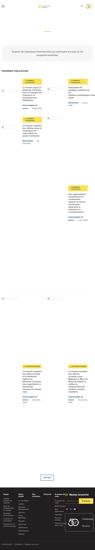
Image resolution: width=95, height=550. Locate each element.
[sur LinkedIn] (67, 509)
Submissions (23, 530)
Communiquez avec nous (61, 524)
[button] (3, 6)
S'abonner (86, 501)
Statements (23, 527)
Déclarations (73, 102)
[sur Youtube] (75, 509)
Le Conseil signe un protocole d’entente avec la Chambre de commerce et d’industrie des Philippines (32, 94)
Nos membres (36, 495)
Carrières (58, 514)
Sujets (6, 494)
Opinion (21, 512)
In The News (23, 500)
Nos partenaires (59, 510)
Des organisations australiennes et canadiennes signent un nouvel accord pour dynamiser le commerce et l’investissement (77, 203)
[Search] (82, 6)
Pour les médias (58, 518)
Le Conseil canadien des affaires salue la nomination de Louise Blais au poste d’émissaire (32, 130)
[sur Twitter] (71, 509)
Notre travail (21, 495)
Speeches (22, 524)
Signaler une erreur (32, 544)
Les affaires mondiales (78, 366)
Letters (21, 504)
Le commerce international (30, 81)
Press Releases (22, 516)
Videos (21, 534)
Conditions (18, 544)
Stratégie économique (32, 366)
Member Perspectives (23, 508)
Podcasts (47, 494)
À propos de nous (60, 495)
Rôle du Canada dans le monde (8, 508)
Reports (21, 521)
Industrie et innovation (8, 519)
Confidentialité (7, 544)
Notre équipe (60, 506)
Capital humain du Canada (7, 500)
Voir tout (47, 477)
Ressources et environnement (9, 525)
